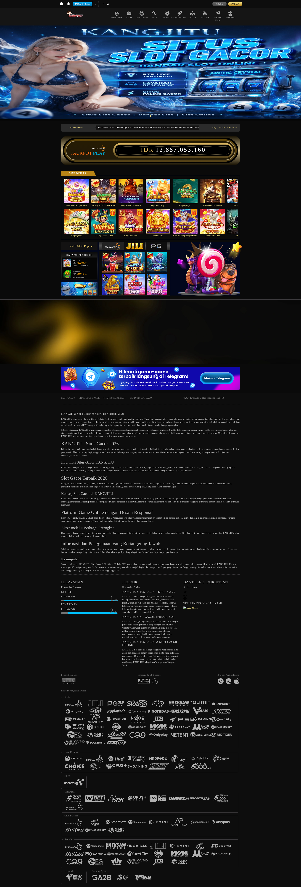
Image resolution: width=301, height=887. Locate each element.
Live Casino (142, 18)
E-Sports (205, 18)
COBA (115, 259)
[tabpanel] (150, 72)
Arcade (192, 18)
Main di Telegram (83, 4)
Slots (129, 18)
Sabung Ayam (218, 19)
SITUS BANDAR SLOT (114, 398)
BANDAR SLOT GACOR (141, 398)
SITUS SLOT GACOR (89, 398)
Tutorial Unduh (273, 337)
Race (154, 18)
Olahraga (167, 18)
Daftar (235, 4)
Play (99, 153)
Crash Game (180, 18)
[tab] (113, 246)
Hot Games (116, 18)
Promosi (230, 18)
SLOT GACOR (68, 398)
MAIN (78, 191)
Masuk (219, 4)
